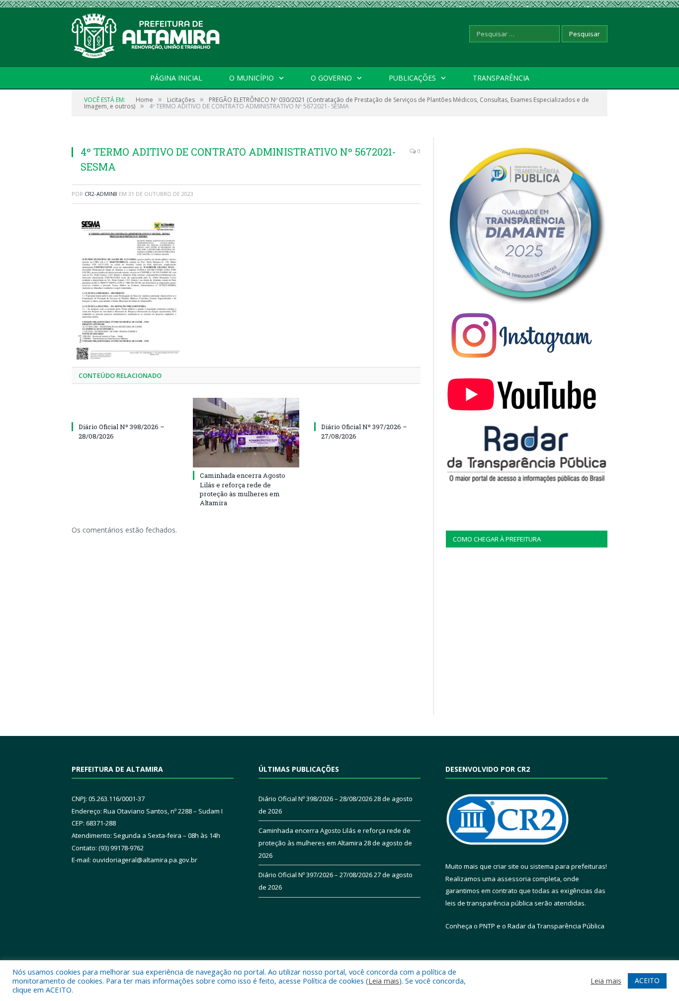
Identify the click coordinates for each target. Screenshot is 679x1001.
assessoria (514, 878)
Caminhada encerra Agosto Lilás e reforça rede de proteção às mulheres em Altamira (242, 489)
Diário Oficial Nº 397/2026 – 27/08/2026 (315, 874)
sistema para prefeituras (567, 866)
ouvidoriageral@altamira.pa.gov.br (144, 859)
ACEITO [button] (647, 980)
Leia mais (383, 980)
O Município (251, 78)
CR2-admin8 (101, 193)
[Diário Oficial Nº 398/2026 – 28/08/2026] (125, 408)
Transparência (501, 78)
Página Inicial (176, 78)
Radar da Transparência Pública (556, 925)
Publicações (412, 78)
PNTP (487, 925)
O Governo (331, 78)
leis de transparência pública (489, 903)
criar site (506, 866)
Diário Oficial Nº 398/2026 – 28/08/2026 (315, 798)
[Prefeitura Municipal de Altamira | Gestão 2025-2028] (146, 33)
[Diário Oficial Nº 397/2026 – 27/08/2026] (367, 408)
